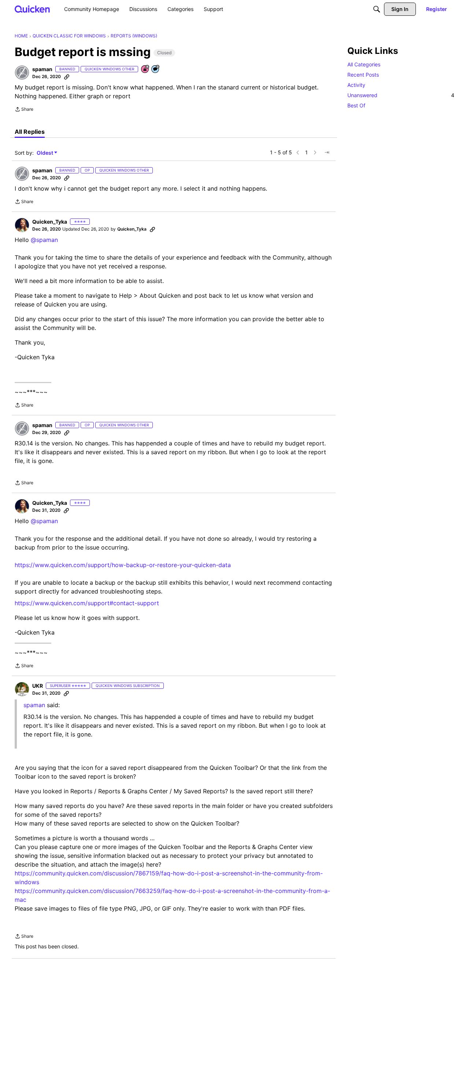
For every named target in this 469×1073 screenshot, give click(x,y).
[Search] (376, 9)
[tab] (29, 131)
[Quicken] (32, 9)
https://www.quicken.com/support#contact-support (87, 603)
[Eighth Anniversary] (145, 69)
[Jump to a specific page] (327, 152)
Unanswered (400, 95)
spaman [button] (42, 69)
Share (24, 110)
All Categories (363, 64)
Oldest (45, 153)
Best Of (356, 105)
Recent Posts (363, 74)
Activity (356, 85)
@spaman (44, 239)
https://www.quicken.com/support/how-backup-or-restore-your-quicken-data (123, 565)
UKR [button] (37, 686)
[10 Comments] (155, 69)
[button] (22, 72)
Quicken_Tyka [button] (49, 221)
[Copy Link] (66, 76)
